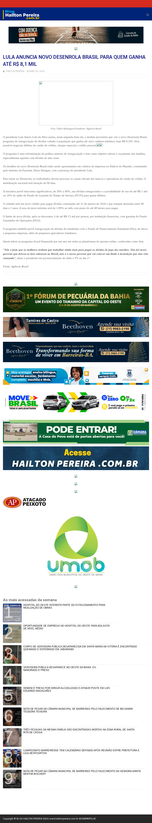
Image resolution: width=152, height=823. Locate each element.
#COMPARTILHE (87, 818)
